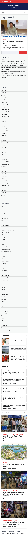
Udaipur (3, 320)
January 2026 (4, 107)
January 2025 (4, 133)
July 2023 (3, 173)
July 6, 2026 (14, 468)
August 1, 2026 (15, 373)
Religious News (4, 294)
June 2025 (3, 123)
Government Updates (6, 251)
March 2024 (4, 157)
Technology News (5, 311)
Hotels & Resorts (5, 261)
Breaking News (4, 216)
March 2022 (4, 200)
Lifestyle (3, 268)
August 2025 (4, 119)
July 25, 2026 (14, 391)
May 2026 (3, 97)
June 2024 (3, 150)
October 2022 (4, 188)
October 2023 (4, 166)
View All (24, 335)
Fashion (3, 239)
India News (3, 263)
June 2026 (3, 95)
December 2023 (5, 162)
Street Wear (4, 304)
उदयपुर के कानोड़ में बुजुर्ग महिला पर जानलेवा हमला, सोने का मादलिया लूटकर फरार (13, 523)
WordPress (21, 533)
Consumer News (5, 223)
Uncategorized (4, 325)
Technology (3, 308)
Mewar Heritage (5, 275)
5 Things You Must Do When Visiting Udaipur (13, 465)
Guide (2, 254)
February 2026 (4, 104)
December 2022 (5, 183)
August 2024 (4, 145)
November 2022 (5, 185)
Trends (2, 318)
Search (23, 53)
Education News (5, 235)
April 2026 (3, 100)
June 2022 (3, 195)
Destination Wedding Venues (7, 230)
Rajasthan (3, 289)
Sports (2, 301)
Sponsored (3, 299)
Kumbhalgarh (4, 266)
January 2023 (4, 181)
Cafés (2, 220)
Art (2, 208)
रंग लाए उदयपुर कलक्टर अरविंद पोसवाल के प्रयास (13, 42)
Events (3, 237)
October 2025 (4, 114)
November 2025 (5, 112)
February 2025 (4, 131)
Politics (3, 287)
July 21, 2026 (14, 408)
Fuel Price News (4, 247)
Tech (2, 306)
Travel (2, 316)
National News (4, 280)
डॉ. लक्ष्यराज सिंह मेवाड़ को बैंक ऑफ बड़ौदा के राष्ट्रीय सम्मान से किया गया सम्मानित (14, 406)
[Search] (25, 12)
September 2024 (5, 142)
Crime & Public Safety (6, 225)
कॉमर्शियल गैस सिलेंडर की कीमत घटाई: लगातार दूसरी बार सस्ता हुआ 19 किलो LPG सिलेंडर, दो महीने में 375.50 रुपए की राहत (13, 60)
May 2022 (3, 197)
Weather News (4, 327)
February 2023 (4, 178)
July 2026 (3, 92)
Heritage (3, 256)
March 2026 (4, 102)
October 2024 (4, 140)
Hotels (2, 258)
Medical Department (5, 273)
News (4, 39)
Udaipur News (4, 323)
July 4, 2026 (14, 526)
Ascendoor (8, 533)
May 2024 (3, 152)
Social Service (4, 297)
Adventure (3, 206)
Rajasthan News (5, 292)
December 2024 (5, 135)
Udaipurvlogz (7, 45)
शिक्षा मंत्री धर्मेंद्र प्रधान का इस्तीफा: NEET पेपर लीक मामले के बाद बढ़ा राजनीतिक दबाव (14, 389)
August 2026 (4, 90)
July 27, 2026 (14, 383)
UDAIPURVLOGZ (14, 5)
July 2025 (3, 121)
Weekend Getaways (5, 330)
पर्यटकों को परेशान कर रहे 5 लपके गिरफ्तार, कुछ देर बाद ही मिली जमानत (13, 437)
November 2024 (5, 138)
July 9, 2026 (14, 440)
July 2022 (3, 192)
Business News (4, 218)
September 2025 (5, 116)
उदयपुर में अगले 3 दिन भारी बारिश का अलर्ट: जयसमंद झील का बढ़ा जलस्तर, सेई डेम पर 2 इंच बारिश (18, 341)
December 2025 (5, 109)
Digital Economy (5, 232)
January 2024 (4, 159)
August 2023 (4, 171)
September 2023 (5, 169)
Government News (5, 249)
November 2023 (5, 164)
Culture (3, 227)
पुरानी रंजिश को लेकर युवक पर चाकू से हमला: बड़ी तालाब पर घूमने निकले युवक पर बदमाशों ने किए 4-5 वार (13, 494)
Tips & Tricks (4, 313)
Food (2, 244)
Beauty (3, 213)
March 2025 (4, 128)
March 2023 (4, 176)
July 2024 (3, 147)
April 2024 (3, 154)
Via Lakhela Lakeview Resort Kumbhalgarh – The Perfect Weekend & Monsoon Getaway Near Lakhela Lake (13, 64)
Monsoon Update (5, 277)
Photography (4, 285)
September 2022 (5, 190)
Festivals (3, 242)
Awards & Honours (5, 211)
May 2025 (3, 126)
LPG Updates (4, 270)
